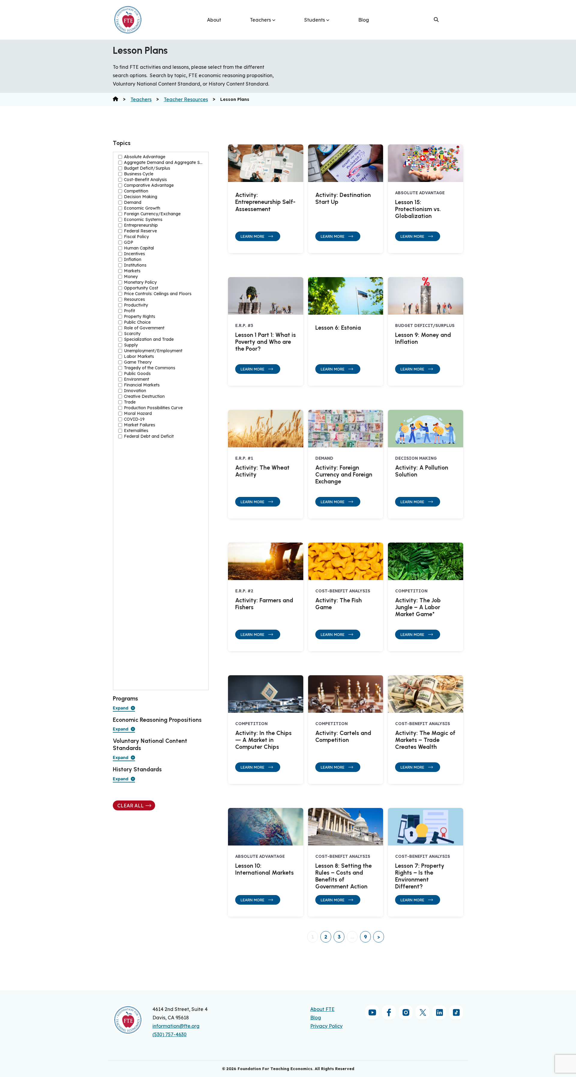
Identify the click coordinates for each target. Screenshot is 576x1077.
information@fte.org (176, 1026)
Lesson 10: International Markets (264, 869)
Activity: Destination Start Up (343, 198)
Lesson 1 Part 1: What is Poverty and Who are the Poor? (265, 341)
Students (314, 20)
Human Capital (139, 248)
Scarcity (132, 333)
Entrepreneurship (141, 225)
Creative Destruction (144, 396)
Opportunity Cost (141, 288)
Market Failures (139, 425)
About (214, 20)
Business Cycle (138, 174)
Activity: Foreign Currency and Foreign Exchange (343, 474)
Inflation (132, 259)
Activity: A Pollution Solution (421, 471)
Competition (136, 191)
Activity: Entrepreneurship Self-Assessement (265, 202)
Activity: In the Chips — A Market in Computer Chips (263, 740)
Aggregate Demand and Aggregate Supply (163, 162)
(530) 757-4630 (169, 1034)
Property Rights (139, 316)
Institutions (135, 265)
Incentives (134, 254)
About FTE (322, 1009)
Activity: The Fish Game (338, 604)
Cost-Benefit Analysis (145, 179)
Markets (132, 271)
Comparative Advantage (149, 185)
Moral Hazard (138, 413)
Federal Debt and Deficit (149, 436)
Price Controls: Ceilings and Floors (157, 294)
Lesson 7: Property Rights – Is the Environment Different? (419, 876)
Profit (129, 311)
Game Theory (138, 362)
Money (131, 276)
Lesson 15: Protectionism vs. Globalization (418, 209)
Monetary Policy (140, 282)
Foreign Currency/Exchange (152, 214)
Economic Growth (142, 208)
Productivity (136, 305)
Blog (363, 20)
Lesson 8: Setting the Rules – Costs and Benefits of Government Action (343, 876)
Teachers (260, 20)
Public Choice (137, 322)
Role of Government (144, 328)
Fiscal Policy (136, 236)
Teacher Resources (186, 99)
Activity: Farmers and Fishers (264, 604)
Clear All (130, 806)
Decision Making (140, 197)
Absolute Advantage (144, 157)
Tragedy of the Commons (149, 368)
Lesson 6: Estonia (338, 327)
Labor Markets (139, 356)
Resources (134, 299)
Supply (131, 345)
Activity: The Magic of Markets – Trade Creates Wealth (425, 740)
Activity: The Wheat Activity (262, 471)
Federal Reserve (140, 231)
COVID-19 (134, 419)
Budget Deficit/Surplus (147, 168)
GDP (128, 242)
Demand (132, 202)
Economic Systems (143, 219)
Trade (130, 402)
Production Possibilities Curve (153, 408)
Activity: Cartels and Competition (343, 736)
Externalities (136, 430)
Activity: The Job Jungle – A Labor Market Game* (418, 607)
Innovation (135, 391)
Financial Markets (142, 385)
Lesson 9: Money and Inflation (423, 338)
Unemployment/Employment (153, 351)
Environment (136, 379)
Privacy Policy (326, 1026)
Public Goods (137, 373)
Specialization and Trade (149, 339)
